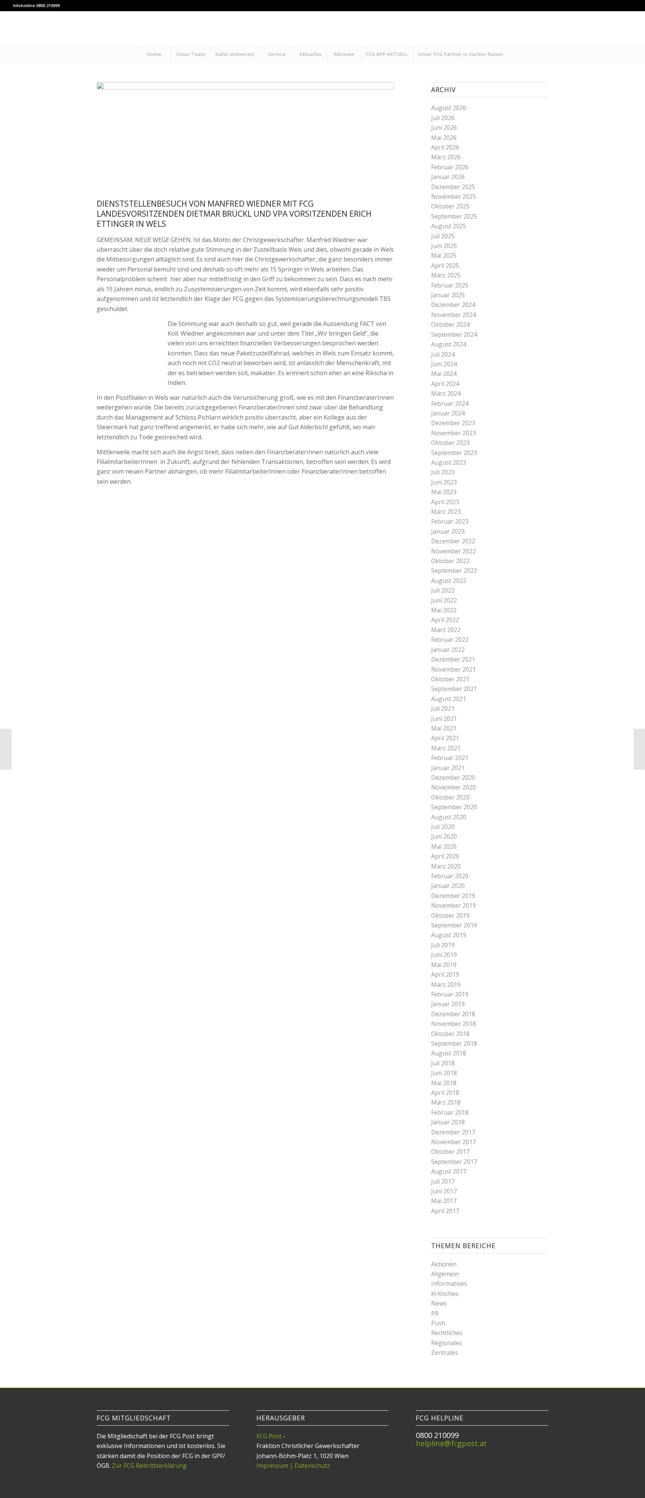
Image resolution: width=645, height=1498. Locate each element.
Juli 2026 (443, 118)
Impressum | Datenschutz (293, 1465)
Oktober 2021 (450, 679)
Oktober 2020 (450, 797)
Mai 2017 (444, 1201)
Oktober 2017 (450, 1151)
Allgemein (445, 1274)
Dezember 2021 (453, 659)
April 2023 (445, 502)
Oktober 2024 (450, 324)
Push (438, 1323)
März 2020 (446, 866)
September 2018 (454, 1043)
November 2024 (453, 315)
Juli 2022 (443, 590)
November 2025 (453, 196)
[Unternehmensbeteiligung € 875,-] (6, 749)
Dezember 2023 (453, 423)
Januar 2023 (448, 531)
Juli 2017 (443, 1181)
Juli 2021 (443, 708)
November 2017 (453, 1142)
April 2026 (445, 147)
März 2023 (446, 512)
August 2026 (448, 108)
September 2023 (454, 453)
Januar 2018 (448, 1122)
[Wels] (245, 138)
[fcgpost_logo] (322, 28)
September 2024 (454, 334)
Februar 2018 (449, 1112)
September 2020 (454, 807)
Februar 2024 (449, 403)
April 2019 (445, 974)
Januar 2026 (448, 177)
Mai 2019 (444, 965)
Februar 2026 (449, 167)
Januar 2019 (448, 1004)
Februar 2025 (449, 285)
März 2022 (446, 630)
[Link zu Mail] (626, 28)
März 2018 (446, 1102)
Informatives (449, 1283)
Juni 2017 (444, 1191)
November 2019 (453, 905)
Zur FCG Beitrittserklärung (149, 1465)
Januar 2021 (448, 768)
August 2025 (448, 226)
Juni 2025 (444, 246)
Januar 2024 (448, 413)
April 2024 (445, 384)
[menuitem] (154, 54)
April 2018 (445, 1093)
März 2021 (446, 748)
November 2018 (453, 1024)
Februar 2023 (449, 521)
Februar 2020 (449, 876)
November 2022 (453, 551)
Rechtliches (446, 1333)
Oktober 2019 (450, 915)
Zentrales (444, 1352)
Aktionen (444, 1264)
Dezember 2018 (453, 1014)
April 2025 (445, 265)
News (439, 1303)
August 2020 (448, 817)
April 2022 (445, 620)
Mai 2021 (444, 728)
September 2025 (454, 216)
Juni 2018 (444, 1073)
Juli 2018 (443, 1063)
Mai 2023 (444, 492)
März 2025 (446, 275)
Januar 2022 (448, 650)
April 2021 (445, 738)
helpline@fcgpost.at (451, 1443)
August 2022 (448, 581)
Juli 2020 (443, 827)
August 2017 (448, 1171)
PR (435, 1313)
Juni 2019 (444, 955)
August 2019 (448, 935)
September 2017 (454, 1162)
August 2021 (448, 699)
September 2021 (454, 689)
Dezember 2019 (453, 896)
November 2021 (453, 669)
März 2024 (446, 393)
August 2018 (448, 1053)
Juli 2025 (443, 236)
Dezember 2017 (453, 1132)
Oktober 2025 (450, 206)
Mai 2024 (444, 374)
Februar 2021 (449, 758)
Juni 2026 (444, 127)
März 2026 (446, 157)
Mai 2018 (444, 1083)
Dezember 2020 (453, 777)
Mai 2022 (444, 610)
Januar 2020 (448, 886)
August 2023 (448, 462)
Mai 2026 (444, 138)
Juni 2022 (444, 600)
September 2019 (454, 925)
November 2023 (453, 433)
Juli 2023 (443, 472)
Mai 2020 (444, 846)
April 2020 (445, 856)
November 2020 (453, 787)
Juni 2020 (444, 836)
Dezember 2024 (453, 305)
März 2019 (446, 984)
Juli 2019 (443, 945)
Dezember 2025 (453, 187)
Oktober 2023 (450, 443)
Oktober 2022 (450, 561)
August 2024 (448, 344)
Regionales (446, 1343)
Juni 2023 (444, 482)
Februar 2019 (449, 994)
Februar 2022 (449, 639)
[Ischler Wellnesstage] (639, 749)
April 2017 (445, 1211)
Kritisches (444, 1294)
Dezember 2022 (453, 541)
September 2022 (454, 570)
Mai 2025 (444, 255)
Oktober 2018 (450, 1034)
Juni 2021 (444, 719)
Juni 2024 (444, 364)
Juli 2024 (443, 354)
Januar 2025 (448, 295)
